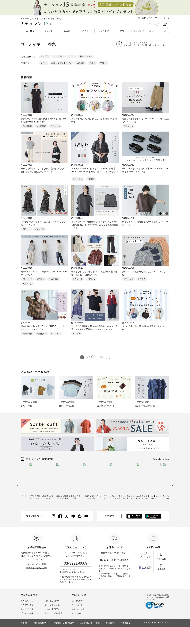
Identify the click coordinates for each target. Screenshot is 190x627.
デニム (92, 63)
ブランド (48, 31)
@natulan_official (161, 459)
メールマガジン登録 (36, 564)
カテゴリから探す (28, 609)
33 (102, 357)
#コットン (56, 126)
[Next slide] (172, 485)
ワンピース (58, 56)
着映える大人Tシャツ (61, 63)
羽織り (103, 63)
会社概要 (109, 623)
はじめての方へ (78, 601)
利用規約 (24, 623)
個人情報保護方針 (41, 623)
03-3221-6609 (75, 563)
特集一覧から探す (52, 601)
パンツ (72, 56)
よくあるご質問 (78, 609)
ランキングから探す (53, 605)
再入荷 (85, 31)
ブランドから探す (28, 613)
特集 (122, 31)
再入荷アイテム (27, 605)
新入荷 (67, 31)
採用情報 (124, 623)
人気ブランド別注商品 (53, 613)
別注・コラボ (86, 56)
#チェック (27, 279)
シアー (43, 63)
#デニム (40, 279)
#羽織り (91, 179)
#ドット (26, 229)
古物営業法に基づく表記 (90, 623)
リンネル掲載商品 (52, 609)
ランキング (104, 31)
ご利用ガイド (77, 605)
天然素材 (80, 63)
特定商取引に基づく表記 (64, 623)
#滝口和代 (27, 126)
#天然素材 (41, 126)
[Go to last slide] (18, 485)
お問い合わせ (77, 613)
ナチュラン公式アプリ (36, 568)
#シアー (77, 333)
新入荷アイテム (27, 601)
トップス (44, 56)
